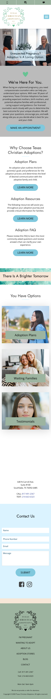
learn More (25, 187)
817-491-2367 (28, 493)
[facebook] (21, 584)
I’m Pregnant (25, 637)
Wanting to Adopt (25, 642)
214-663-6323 (28, 496)
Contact (25, 664)
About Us (25, 648)
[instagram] (29, 584)
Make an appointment (25, 128)
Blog (25, 659)
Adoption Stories (25, 653)
